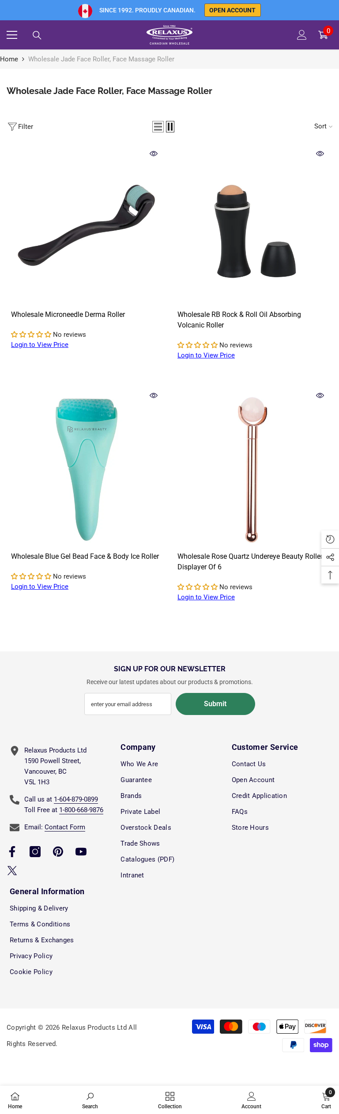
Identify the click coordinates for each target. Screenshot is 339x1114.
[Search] (37, 35)
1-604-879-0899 (76, 799)
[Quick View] (154, 154)
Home (9, 59)
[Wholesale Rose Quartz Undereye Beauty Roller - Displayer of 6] (252, 467)
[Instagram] (35, 851)
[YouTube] (81, 851)
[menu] (12, 35)
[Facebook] (12, 851)
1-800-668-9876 (81, 810)
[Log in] (302, 35)
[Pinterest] (58, 851)
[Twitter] (12, 870)
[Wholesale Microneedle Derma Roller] (86, 225)
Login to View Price (39, 345)
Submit (215, 704)
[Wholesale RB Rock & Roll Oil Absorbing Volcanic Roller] (252, 225)
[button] (158, 126)
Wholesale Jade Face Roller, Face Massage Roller (101, 59)
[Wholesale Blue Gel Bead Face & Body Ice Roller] (86, 467)
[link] (90, 1100)
